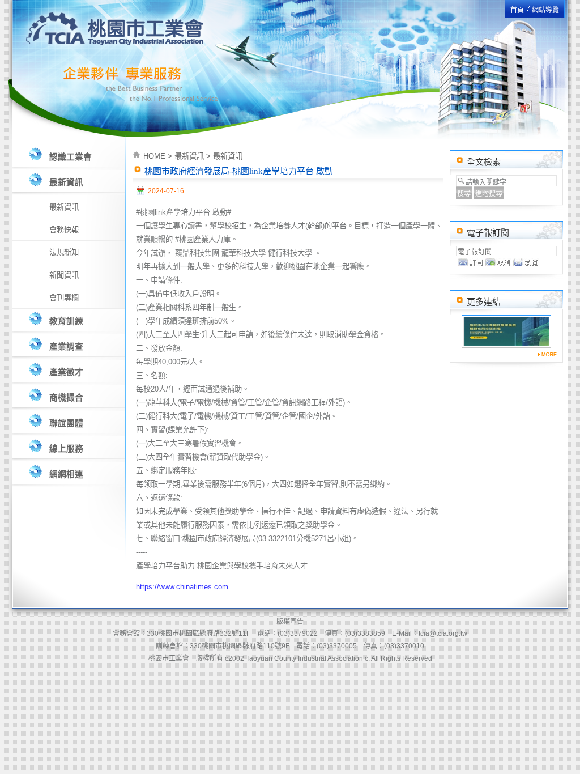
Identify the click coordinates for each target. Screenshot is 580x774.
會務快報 (64, 230)
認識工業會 (70, 156)
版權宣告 (290, 622)
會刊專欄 (64, 298)
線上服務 (66, 448)
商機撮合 (66, 397)
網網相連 (66, 474)
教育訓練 (66, 321)
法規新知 (64, 252)
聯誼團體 (66, 423)
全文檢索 (484, 162)
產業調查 (66, 346)
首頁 (517, 10)
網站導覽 (545, 10)
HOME (154, 156)
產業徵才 (66, 372)
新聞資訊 (64, 275)
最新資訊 (66, 182)
